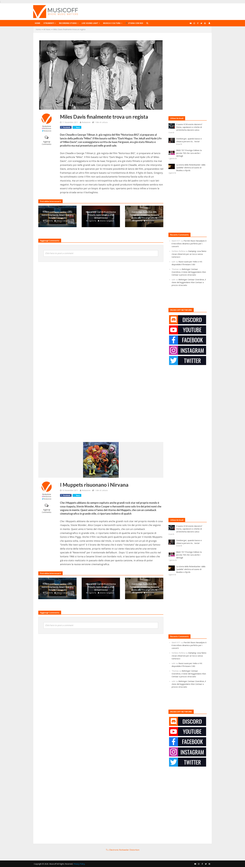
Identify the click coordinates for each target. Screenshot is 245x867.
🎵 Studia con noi (134, 23)
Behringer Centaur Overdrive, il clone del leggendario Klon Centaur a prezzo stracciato (189, 272)
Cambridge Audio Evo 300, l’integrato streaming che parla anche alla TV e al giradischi (144, 215)
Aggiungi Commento (46, 142)
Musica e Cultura (111, 23)
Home (37, 23)
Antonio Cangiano (63, 221)
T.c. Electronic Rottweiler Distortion (122, 849)
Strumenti (49, 23)
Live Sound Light (90, 23)
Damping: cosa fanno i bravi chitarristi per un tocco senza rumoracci (189, 254)
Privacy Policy (79, 864)
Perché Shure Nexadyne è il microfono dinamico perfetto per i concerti (189, 243)
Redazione (46, 126)
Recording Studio (68, 23)
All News (47, 29)
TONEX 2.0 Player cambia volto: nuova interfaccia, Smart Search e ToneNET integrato (57, 215)
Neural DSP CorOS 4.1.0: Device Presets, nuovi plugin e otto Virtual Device (101, 215)
